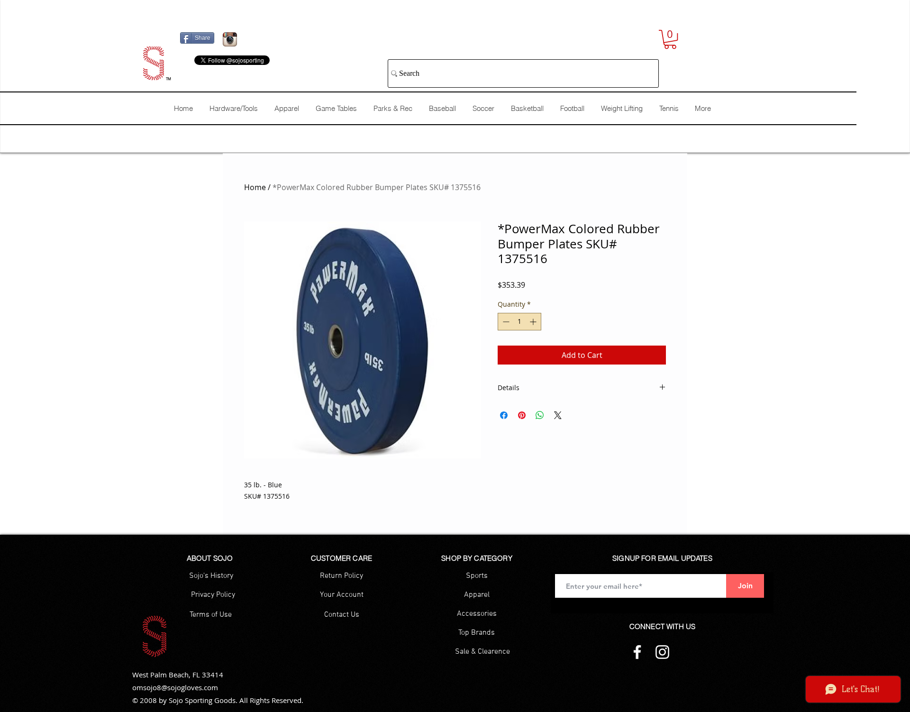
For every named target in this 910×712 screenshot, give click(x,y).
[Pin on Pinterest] (522, 415)
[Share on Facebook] (504, 415)
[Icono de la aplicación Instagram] (230, 39)
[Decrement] (505, 321)
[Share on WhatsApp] (540, 415)
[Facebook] (637, 652)
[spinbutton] (519, 321)
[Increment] (534, 321)
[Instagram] (662, 652)
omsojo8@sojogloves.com (175, 687)
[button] (670, 39)
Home (255, 187)
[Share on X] (558, 415)
